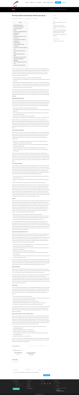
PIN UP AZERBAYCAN (18, 352)
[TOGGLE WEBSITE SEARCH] (66, 2)
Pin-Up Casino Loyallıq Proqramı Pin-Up (20, 31)
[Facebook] (44, 383)
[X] (41, 383)
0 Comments (35, 18)
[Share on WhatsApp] (49, 346)
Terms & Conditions (30, 388)
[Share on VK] (40, 346)
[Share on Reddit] (43, 346)
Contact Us (28, 384)
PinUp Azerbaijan (28, 18)
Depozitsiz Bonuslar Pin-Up (18, 25)
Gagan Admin (15, 18)
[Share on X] (29, 346)
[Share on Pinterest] (34, 346)
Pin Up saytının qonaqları (18, 28)
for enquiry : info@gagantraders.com (60, 390)
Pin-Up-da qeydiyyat (17, 42)
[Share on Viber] (38, 346)
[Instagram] (47, 383)
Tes (53, 20)
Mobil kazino (16, 60)
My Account (29, 386)
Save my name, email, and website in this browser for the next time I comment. (26, 372)
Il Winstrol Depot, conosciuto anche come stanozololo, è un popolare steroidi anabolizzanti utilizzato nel (59, 27)
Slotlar (15, 55)
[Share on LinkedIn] (36, 346)
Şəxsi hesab (16, 34)
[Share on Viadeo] (47, 346)
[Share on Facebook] (32, 346)
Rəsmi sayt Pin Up (17, 33)
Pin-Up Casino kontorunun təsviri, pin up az (61, 9)
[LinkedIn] (50, 383)
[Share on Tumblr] (45, 346)
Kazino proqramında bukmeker (19, 26)
